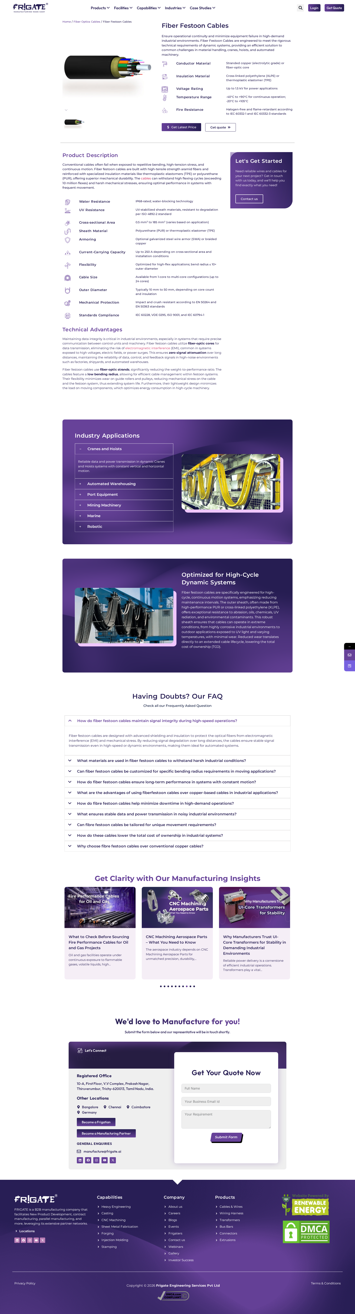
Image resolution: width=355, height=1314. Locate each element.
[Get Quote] (349, 665)
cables (146, 178)
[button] (300, 8)
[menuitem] (100, 8)
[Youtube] (104, 1160)
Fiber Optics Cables (87, 21)
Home (66, 21)
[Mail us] (349, 654)
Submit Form (226, 1137)
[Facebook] (88, 1160)
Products (225, 1197)
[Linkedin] (80, 1160)
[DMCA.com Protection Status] (306, 1243)
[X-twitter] (113, 1160)
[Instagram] (96, 1160)
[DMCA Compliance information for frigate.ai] (173, 1299)
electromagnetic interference (147, 348)
